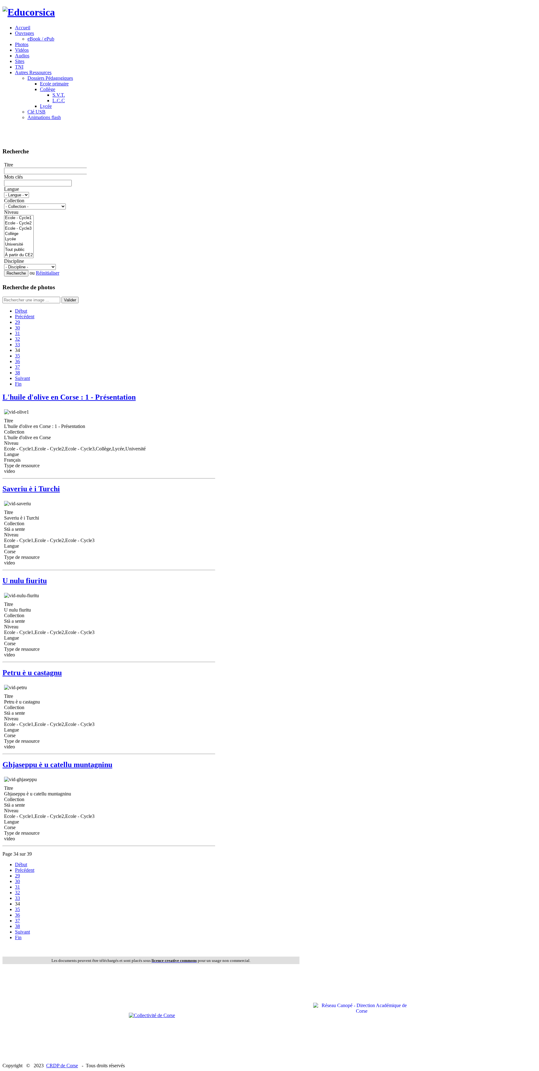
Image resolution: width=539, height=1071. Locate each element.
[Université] (18, 244)
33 (17, 344)
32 (17, 339)
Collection (14, 200)
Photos (21, 44)
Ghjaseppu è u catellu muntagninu (57, 765)
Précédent (24, 316)
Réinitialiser (47, 273)
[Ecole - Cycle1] (18, 218)
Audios (22, 55)
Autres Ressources (33, 72)
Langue (11, 189)
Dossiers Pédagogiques (50, 78)
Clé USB (36, 111)
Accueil (22, 27)
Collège (47, 89)
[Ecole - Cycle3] (18, 228)
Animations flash (44, 117)
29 (17, 322)
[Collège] (18, 234)
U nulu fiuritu (24, 581)
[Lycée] (18, 239)
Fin (18, 384)
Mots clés (13, 177)
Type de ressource (22, 465)
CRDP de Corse (62, 1065)
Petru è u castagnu (32, 673)
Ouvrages (24, 33)
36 (17, 361)
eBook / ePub (40, 38)
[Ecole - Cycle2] (18, 223)
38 (17, 372)
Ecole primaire (54, 83)
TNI (19, 67)
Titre (8, 164)
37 (17, 367)
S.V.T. (58, 95)
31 (17, 333)
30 (17, 327)
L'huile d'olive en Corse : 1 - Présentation (69, 397)
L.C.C (58, 100)
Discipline (14, 261)
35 (17, 355)
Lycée (46, 106)
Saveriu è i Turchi (31, 489)
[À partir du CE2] (18, 255)
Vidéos (22, 50)
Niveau (11, 212)
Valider (70, 300)
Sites (19, 61)
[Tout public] (18, 249)
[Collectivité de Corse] (152, 1015)
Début (21, 311)
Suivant (22, 378)
